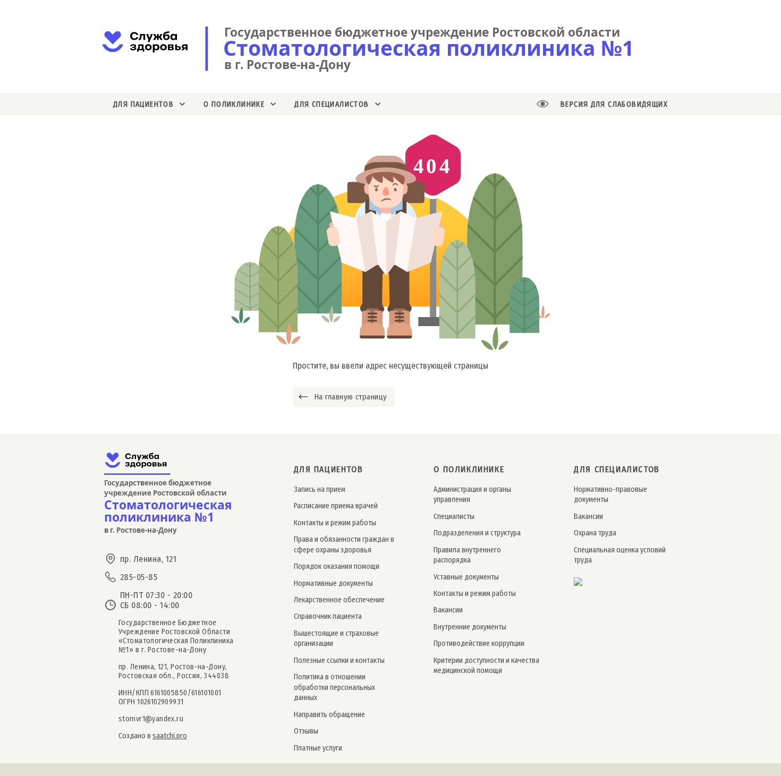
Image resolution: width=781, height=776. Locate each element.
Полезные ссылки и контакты (339, 660)
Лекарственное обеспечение (339, 599)
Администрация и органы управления (472, 494)
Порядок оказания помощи (336, 566)
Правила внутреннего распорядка (467, 555)
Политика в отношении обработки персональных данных (334, 687)
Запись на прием (319, 489)
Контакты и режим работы (335, 522)
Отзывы (306, 731)
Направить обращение (329, 714)
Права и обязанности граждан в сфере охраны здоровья (344, 544)
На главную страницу (350, 397)
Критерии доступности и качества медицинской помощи (486, 665)
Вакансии (448, 610)
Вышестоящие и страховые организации (336, 638)
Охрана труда (595, 533)
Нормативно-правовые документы (610, 494)
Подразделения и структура (477, 533)
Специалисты (454, 516)
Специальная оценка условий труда (620, 555)
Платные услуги (318, 748)
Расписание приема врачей (336, 505)
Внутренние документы (470, 627)
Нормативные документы (333, 583)
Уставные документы (466, 577)
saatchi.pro (169, 735)
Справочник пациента (328, 616)
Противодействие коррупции (479, 643)
